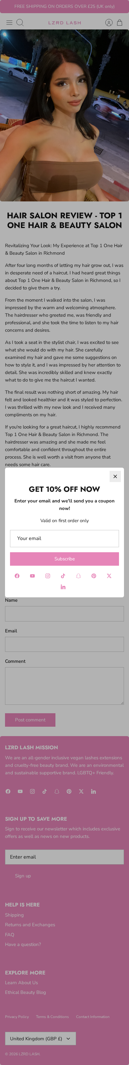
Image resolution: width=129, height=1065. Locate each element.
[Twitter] (109, 575)
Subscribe (64, 559)
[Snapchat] (78, 575)
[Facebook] (17, 575)
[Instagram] (48, 575)
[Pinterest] (94, 575)
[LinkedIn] (63, 586)
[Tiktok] (63, 575)
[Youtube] (32, 575)
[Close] (115, 476)
